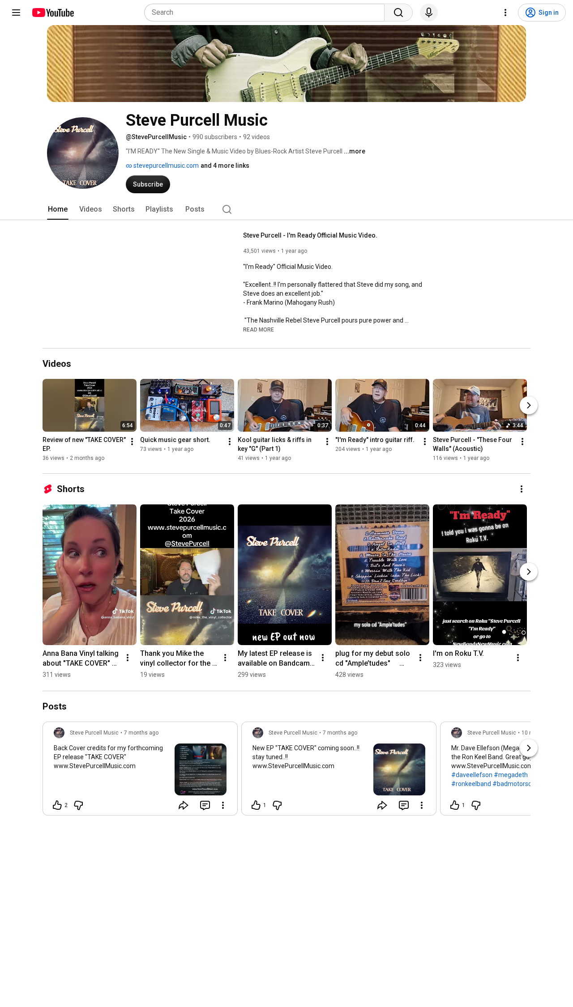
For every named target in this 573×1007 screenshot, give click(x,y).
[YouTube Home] (52, 12)
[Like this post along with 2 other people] (57, 805)
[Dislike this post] (78, 805)
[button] (258, 329)
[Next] (529, 406)
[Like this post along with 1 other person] (256, 805)
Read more (258, 330)
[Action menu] (223, 805)
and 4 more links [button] (225, 165)
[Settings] (505, 12)
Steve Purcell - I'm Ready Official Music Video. (310, 235)
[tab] (57, 209)
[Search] (398, 12)
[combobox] (267, 12)
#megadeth (511, 774)
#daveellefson (471, 774)
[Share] (183, 805)
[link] (140, 771)
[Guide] (16, 12)
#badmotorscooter (519, 783)
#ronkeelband (471, 783)
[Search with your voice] (429, 12)
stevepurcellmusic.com (165, 165)
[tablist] (286, 209)
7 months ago (141, 733)
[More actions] (132, 442)
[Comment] (205, 805)
